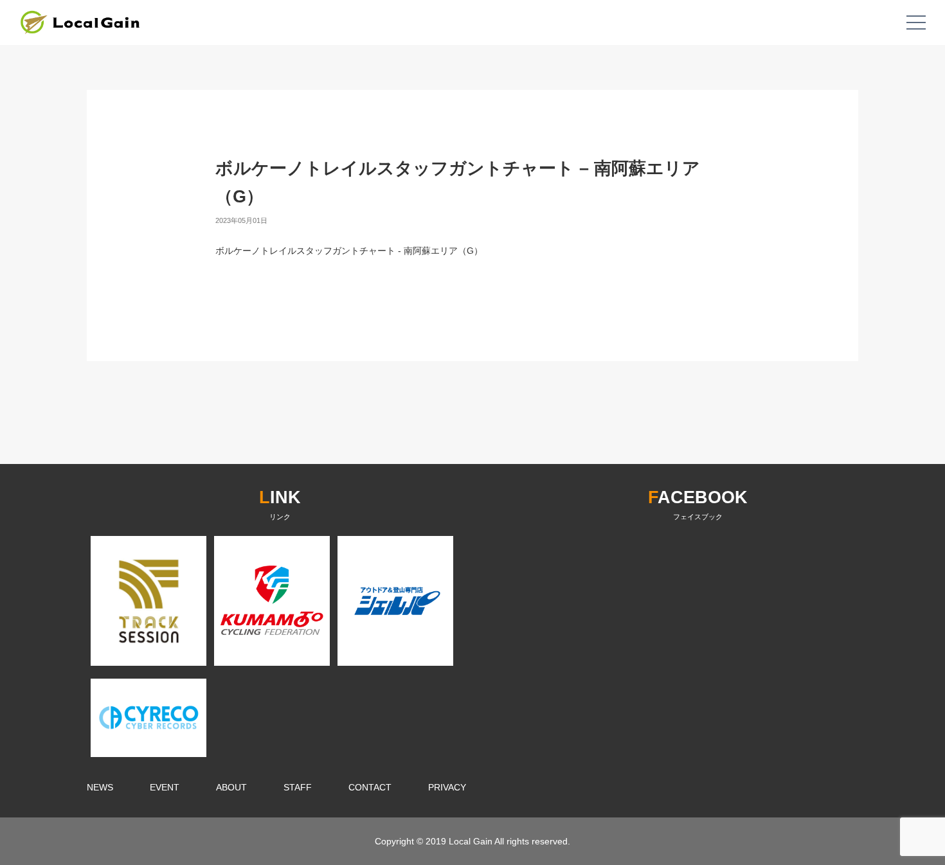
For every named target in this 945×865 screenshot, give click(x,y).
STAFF (298, 787)
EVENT (164, 787)
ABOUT (231, 787)
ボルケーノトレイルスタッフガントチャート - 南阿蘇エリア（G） (349, 250)
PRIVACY (447, 787)
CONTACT (370, 787)
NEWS (100, 787)
